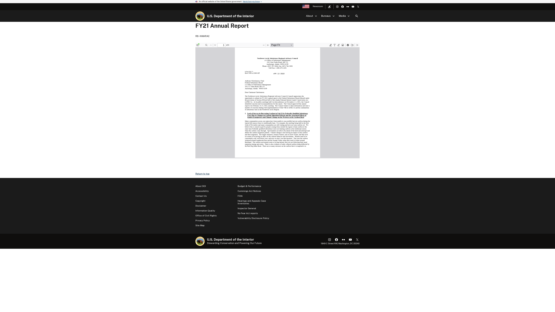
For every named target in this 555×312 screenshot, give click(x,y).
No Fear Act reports (248, 213)
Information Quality (205, 210)
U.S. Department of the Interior (230, 16)
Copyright (200, 201)
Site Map (200, 225)
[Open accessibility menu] (329, 6)
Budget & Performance (249, 186)
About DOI (200, 186)
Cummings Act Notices (249, 191)
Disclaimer (200, 206)
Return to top (202, 173)
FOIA (240, 196)
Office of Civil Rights (206, 215)
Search (357, 16)
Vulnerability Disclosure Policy (253, 218)
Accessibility (202, 191)
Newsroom (318, 6)
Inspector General (247, 208)
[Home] (200, 16)
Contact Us (201, 196)
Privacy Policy (202, 220)
